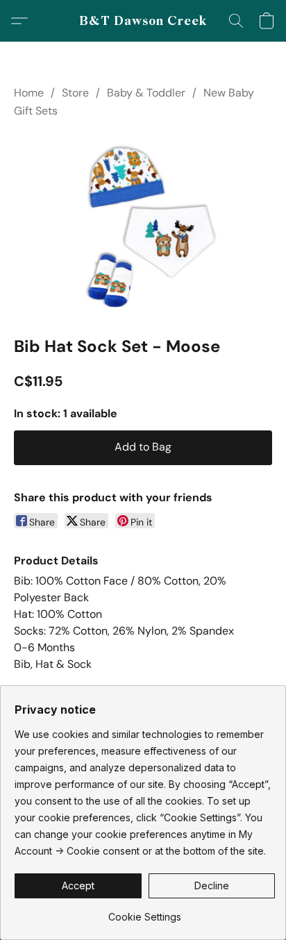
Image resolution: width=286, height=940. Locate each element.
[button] (143, 21)
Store (75, 92)
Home (29, 92)
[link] (145, 911)
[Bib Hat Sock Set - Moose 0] (143, 224)
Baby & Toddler (146, 92)
